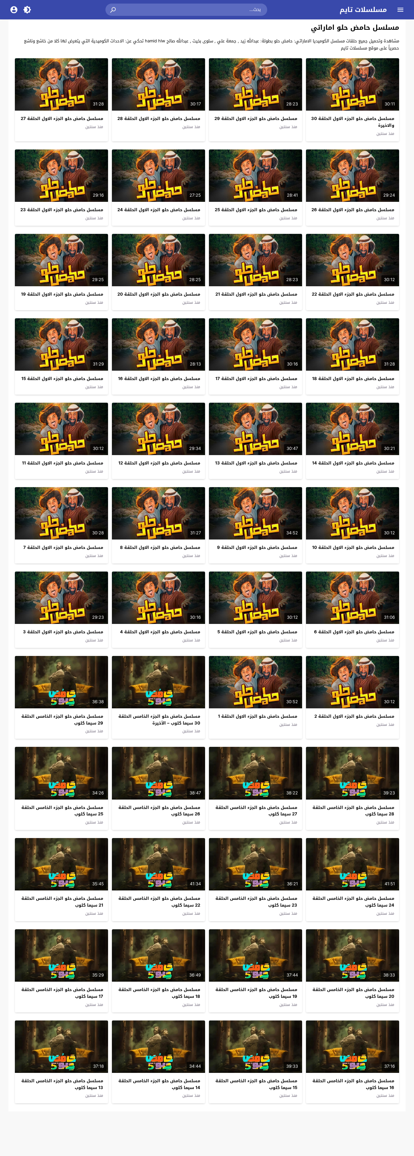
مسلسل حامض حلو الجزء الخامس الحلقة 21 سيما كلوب (62, 901)
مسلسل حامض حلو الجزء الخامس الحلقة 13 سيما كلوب (62, 1084)
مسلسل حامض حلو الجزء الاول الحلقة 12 (159, 463)
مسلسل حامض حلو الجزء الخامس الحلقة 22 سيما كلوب (159, 901)
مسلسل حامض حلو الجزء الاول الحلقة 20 (158, 294)
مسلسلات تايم (363, 9)
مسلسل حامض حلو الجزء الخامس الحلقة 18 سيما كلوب (159, 993)
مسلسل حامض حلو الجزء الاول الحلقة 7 (63, 547)
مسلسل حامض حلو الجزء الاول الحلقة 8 (160, 547)
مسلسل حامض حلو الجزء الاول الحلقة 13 (256, 463)
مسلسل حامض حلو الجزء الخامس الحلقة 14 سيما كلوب (159, 1084)
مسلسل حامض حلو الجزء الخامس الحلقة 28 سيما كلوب (353, 810)
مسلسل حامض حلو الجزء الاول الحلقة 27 (62, 119)
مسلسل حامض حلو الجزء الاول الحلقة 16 (159, 379)
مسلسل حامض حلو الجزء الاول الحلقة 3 (63, 632)
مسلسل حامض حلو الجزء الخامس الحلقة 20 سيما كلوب (353, 993)
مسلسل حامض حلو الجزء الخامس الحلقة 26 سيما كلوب (159, 810)
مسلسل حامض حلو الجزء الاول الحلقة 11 (62, 463)
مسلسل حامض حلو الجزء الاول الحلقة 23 (61, 210)
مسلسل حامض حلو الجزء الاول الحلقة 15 (62, 379)
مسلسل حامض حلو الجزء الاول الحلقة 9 (257, 547)
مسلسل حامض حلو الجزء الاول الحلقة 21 (256, 294)
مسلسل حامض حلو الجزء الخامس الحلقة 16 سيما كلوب (353, 1084)
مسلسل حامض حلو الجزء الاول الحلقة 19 (62, 294)
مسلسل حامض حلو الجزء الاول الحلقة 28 (158, 119)
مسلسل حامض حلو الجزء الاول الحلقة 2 (354, 716)
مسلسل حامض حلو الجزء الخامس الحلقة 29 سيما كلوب (62, 719)
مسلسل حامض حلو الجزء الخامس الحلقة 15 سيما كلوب (256, 1084)
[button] (113, 10)
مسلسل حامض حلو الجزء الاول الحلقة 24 (158, 210)
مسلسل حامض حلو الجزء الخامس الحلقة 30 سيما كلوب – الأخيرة (159, 719)
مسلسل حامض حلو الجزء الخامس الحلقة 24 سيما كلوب (353, 901)
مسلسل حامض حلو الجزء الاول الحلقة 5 (257, 632)
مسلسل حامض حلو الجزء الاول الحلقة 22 (353, 294)
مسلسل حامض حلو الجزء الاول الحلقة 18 (353, 379)
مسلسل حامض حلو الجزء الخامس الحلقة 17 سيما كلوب (62, 993)
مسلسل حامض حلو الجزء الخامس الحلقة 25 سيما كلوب (62, 810)
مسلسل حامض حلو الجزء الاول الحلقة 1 (257, 716)
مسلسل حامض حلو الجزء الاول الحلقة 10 (353, 547)
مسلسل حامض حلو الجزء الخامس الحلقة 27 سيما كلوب (256, 810)
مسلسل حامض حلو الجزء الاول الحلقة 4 (160, 632)
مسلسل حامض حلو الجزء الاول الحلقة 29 (255, 119)
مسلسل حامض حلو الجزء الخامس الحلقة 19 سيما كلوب (256, 993)
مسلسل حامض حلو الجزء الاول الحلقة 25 (256, 210)
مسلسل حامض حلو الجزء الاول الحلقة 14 (353, 463)
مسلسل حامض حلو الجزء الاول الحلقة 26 (352, 210)
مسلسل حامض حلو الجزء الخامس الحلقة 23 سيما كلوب (256, 901)
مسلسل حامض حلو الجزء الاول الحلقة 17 (256, 379)
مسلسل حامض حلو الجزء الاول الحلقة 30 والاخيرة (352, 122)
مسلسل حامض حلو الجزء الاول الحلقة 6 (354, 632)
